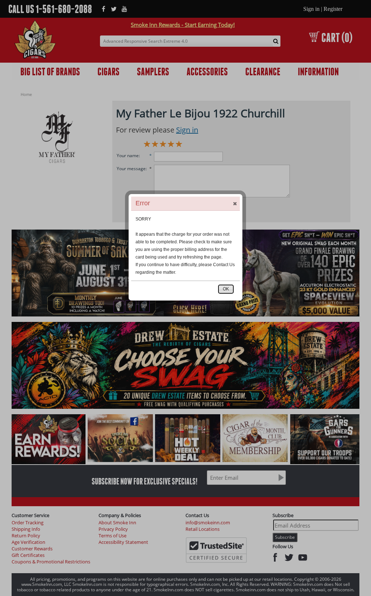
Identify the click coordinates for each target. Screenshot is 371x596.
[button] (234, 203)
